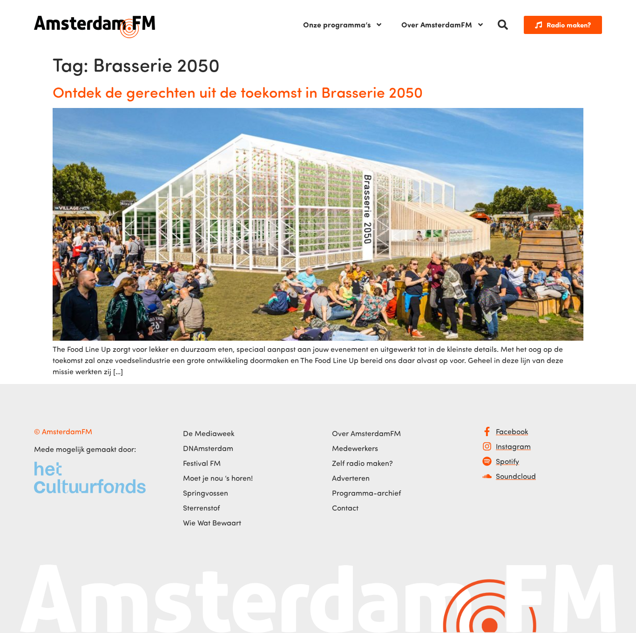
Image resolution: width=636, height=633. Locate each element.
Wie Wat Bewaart (212, 522)
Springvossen (205, 493)
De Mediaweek (208, 433)
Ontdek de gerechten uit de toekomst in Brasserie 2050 (238, 91)
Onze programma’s (337, 24)
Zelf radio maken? (362, 463)
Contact (345, 507)
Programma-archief (366, 493)
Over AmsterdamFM (436, 24)
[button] (503, 24)
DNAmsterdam (208, 448)
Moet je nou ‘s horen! (218, 478)
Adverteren (351, 478)
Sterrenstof (201, 507)
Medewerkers (355, 448)
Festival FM (202, 463)
